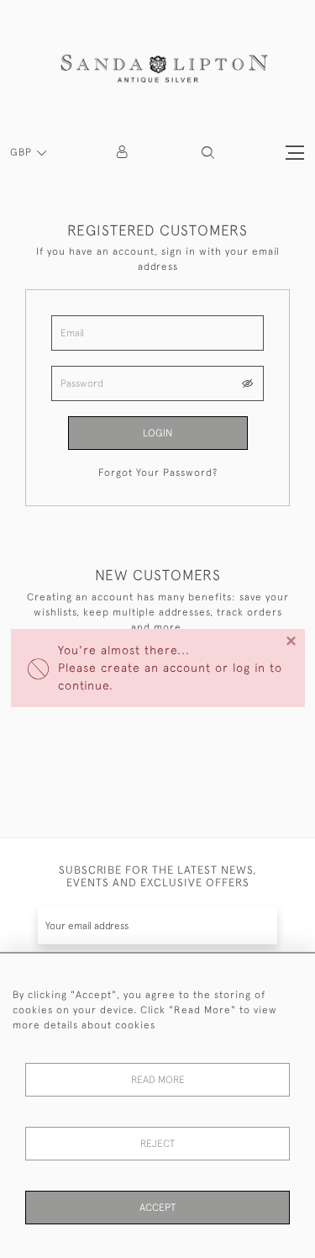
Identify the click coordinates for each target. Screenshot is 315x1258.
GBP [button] (22, 152)
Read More (158, 1080)
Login (157, 433)
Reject (157, 1144)
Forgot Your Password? (158, 472)
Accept (157, 1207)
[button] (208, 152)
